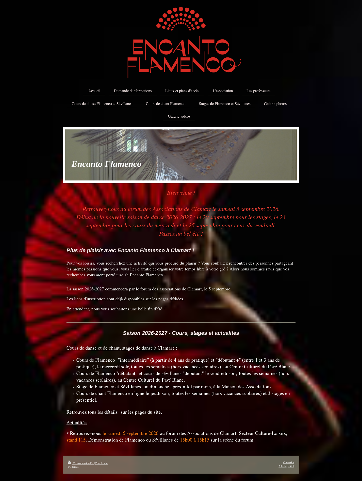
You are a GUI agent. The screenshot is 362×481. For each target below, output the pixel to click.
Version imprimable (83, 463)
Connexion (288, 462)
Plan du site (101, 463)
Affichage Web (286, 466)
